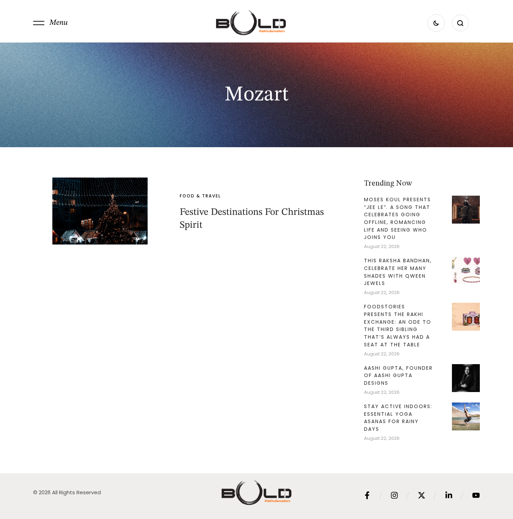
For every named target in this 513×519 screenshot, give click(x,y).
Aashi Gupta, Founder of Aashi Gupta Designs (398, 375)
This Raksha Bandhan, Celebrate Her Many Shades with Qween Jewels (398, 272)
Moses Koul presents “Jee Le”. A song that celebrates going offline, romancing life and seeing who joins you (397, 218)
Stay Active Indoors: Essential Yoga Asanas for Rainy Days (398, 418)
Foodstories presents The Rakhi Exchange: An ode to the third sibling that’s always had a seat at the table (397, 325)
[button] (50, 23)
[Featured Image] (100, 211)
